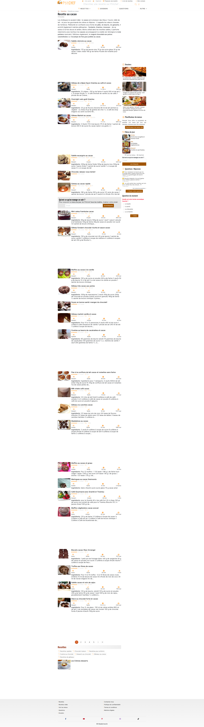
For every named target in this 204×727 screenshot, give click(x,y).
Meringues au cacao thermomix (84, 479)
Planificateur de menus (133, 127)
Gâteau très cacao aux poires (83, 286)
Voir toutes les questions (139, 188)
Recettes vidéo (63, 704)
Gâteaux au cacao (100, 654)
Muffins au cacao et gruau (81, 463)
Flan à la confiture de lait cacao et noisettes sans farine (93, 372)
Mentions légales (109, 710)
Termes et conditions (110, 707)
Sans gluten (88, 1)
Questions (123, 8)
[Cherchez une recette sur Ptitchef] (135, 4)
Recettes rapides (65, 651)
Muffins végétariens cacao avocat (85, 508)
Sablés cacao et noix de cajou (83, 582)
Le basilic (128, 204)
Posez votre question (135, 191)
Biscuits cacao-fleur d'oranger (83, 550)
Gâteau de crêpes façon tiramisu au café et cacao (91, 83)
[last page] (102, 642)
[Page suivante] (98, 642)
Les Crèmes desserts (79, 661)
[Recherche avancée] (138, 4)
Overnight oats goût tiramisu (82, 99)
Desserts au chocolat (83, 654)
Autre (142, 8)
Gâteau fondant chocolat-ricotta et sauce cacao (90, 228)
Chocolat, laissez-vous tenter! (83, 172)
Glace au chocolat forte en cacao (84, 599)
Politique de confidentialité (112, 704)
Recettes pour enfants (96, 651)
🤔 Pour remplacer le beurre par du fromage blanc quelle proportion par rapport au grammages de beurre (133, 173)
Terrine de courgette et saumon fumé (138, 137)
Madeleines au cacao (79, 421)
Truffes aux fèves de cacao (82, 566)
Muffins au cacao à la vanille (82, 270)
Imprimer (141, 155)
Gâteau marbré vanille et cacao (83, 314)
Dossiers (104, 8)
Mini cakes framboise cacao (82, 211)
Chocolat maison (80, 651)
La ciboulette (129, 209)
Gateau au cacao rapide (80, 184)
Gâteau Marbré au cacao (81, 115)
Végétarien (98, 1)
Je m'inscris (108, 206)
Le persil (127, 206)
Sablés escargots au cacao (82, 156)
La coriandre (129, 212)
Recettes (84, 8)
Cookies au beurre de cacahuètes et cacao (88, 330)
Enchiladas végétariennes (135, 144)
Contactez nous (109, 702)
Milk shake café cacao (80, 389)
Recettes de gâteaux (67, 657)
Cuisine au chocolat (66, 654)
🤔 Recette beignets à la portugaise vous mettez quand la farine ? (133, 179)
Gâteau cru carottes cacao (82, 405)
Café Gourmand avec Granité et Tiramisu (87, 492)
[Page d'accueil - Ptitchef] (58, 11)
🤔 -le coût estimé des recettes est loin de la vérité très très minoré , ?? (134, 184)
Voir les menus (130, 155)
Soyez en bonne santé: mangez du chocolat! (89, 302)
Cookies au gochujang (137, 150)
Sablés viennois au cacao (81, 41)
